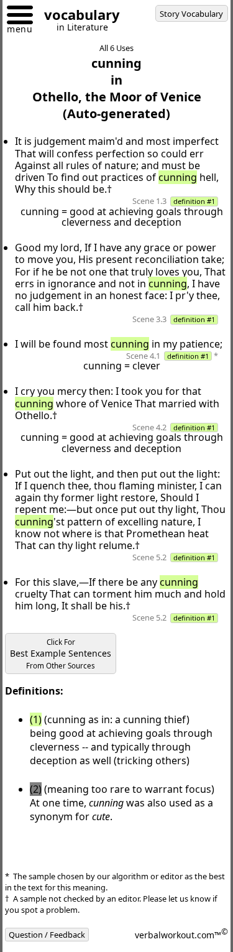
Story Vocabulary (191, 13)
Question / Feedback (47, 934)
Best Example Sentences (60, 653)
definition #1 (194, 201)
